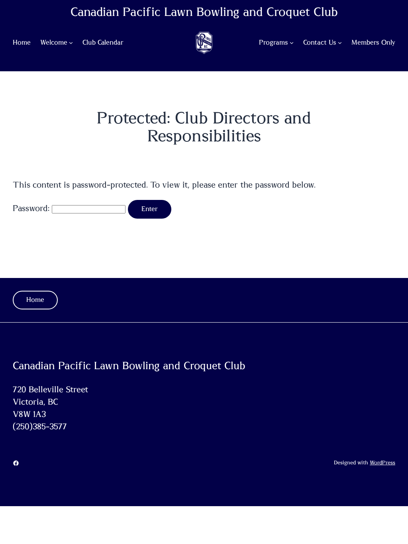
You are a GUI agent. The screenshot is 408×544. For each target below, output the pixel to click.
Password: (32, 208)
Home (35, 300)
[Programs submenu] (292, 43)
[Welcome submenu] (71, 43)
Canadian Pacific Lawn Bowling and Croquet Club (204, 12)
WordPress (382, 463)
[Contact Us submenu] (340, 43)
